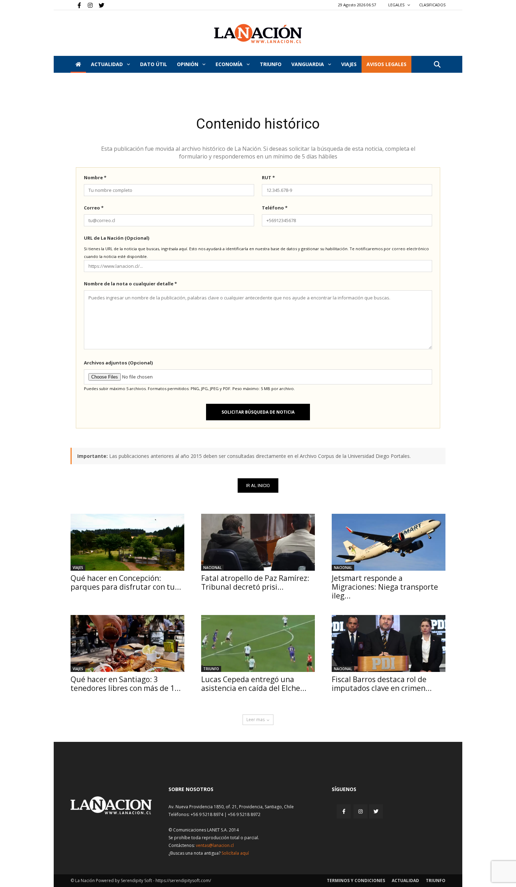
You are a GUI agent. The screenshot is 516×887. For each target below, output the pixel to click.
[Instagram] (87, 5)
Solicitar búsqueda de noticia (258, 412)
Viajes (78, 567)
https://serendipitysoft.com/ (183, 880)
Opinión (188, 64)
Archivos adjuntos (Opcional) (118, 363)
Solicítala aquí (235, 853)
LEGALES (396, 4)
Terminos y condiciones (356, 880)
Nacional (212, 567)
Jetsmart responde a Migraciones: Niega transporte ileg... (385, 587)
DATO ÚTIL (153, 64)
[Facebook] (76, 5)
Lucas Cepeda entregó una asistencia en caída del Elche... (253, 683)
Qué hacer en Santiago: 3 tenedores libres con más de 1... (126, 683)
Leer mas (255, 720)
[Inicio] (78, 64)
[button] (437, 64)
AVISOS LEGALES (386, 64)
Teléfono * (274, 208)
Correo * (94, 208)
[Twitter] (99, 5)
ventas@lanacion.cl (215, 845)
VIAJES (349, 64)
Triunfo (271, 64)
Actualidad (107, 64)
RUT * (268, 177)
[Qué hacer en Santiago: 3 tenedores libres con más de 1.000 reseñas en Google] (127, 643)
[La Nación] (258, 33)
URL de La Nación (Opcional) (116, 238)
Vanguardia (308, 64)
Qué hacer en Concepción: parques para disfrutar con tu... (126, 582)
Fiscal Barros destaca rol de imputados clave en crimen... (382, 683)
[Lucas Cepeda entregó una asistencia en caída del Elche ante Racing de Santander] (258, 643)
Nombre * (95, 177)
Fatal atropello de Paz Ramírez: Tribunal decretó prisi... (255, 582)
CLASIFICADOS (432, 4)
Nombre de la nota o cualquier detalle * (130, 283)
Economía (230, 64)
